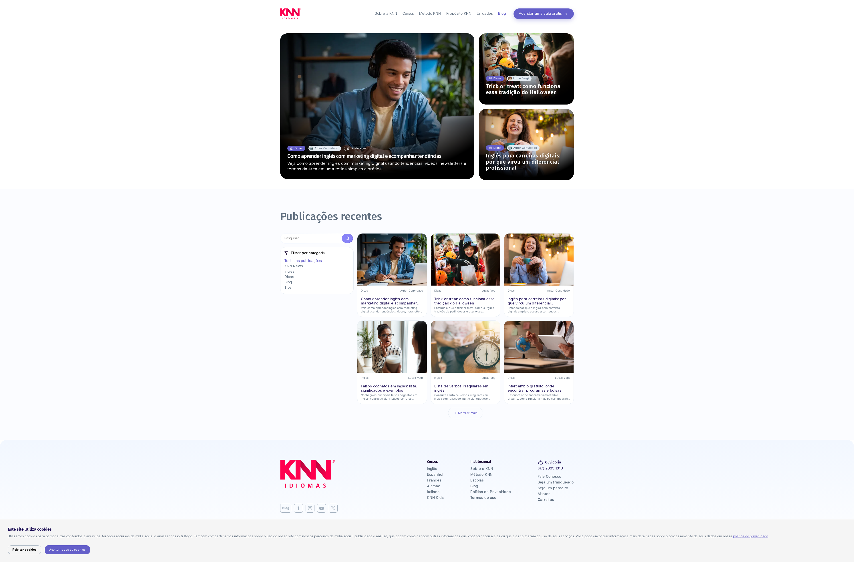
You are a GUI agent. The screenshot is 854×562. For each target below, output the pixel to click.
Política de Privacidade (490, 492)
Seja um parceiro (553, 488)
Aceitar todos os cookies (67, 549)
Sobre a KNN (386, 14)
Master (544, 494)
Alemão (433, 486)
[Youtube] (321, 508)
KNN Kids (435, 498)
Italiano (433, 492)
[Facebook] (298, 508)
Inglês (432, 469)
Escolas (477, 480)
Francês (434, 480)
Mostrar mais (467, 413)
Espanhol (435, 475)
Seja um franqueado (556, 482)
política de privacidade (750, 536)
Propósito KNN (458, 14)
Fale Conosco (550, 477)
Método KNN (430, 14)
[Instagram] (310, 508)
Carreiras (546, 500)
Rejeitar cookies (24, 549)
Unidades (485, 14)
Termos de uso (483, 498)
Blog (502, 14)
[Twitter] (333, 508)
